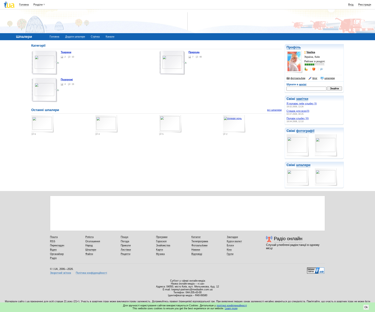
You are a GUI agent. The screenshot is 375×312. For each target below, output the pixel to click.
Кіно (229, 249)
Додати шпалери (75, 36)
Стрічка (95, 36)
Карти (159, 249)
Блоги (230, 245)
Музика (160, 253)
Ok (366, 307)
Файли (89, 253)
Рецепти (125, 253)
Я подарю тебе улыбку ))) (302, 103)
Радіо (53, 258)
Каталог (196, 237)
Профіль (294, 47)
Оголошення (92, 241)
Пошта (54, 237)
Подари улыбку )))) (298, 118)
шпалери (329, 78)
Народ (89, 245)
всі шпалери (274, 109)
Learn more (231, 308)
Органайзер (57, 253)
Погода (125, 241)
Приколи (126, 245)
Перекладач (57, 245)
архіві (302, 84)
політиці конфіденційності (232, 305)
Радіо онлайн (288, 238)
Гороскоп (161, 241)
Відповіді (196, 253)
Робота (89, 237)
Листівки (126, 249)
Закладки (232, 237)
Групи (230, 253)
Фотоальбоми (199, 245)
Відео (53, 249)
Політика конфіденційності (91, 272)
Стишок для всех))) (298, 110)
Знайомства (163, 245)
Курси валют (234, 241)
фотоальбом (297, 78)
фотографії (305, 131)
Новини (195, 249)
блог (314, 78)
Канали (110, 36)
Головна (24, 4)
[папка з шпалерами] (45, 63)
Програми (161, 237)
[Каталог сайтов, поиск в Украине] (315, 269)
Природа (193, 52)
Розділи (38, 4)
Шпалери (90, 249)
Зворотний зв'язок (60, 272)
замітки (302, 99)
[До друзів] (306, 69)
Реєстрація (364, 4)
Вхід (351, 4)
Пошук (124, 237)
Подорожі (67, 79)
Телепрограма (199, 241)
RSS (52, 241)
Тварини (66, 52)
